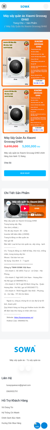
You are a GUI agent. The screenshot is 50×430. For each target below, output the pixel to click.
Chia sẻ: (8, 163)
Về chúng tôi (7, 407)
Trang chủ (18, 23)
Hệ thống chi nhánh (10, 412)
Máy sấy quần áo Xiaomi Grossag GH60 (20, 139)
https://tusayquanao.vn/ (23, 317)
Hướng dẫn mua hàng (11, 423)
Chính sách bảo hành (11, 418)
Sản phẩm (31, 23)
